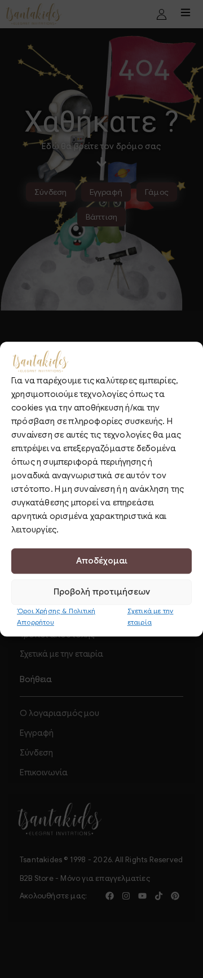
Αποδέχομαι (101, 561)
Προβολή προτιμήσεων (102, 592)
